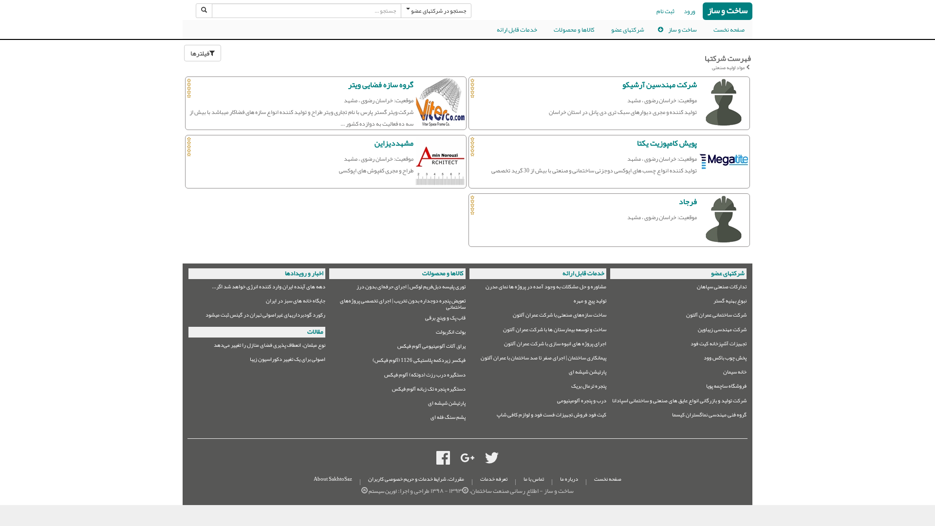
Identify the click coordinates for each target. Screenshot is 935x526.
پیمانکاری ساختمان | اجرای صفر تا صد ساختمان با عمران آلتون (543, 359)
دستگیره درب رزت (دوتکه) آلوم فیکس (425, 376)
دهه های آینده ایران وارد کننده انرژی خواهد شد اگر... (268, 288)
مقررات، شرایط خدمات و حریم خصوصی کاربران (416, 479)
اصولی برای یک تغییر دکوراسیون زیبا (287, 361)
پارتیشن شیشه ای (587, 373)
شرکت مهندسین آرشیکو (659, 85)
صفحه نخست (729, 29)
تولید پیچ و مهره (590, 302)
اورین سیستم (383, 491)
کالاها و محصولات (574, 29)
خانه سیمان (735, 373)
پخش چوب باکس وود (725, 359)
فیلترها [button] (199, 53)
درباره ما (569, 479)
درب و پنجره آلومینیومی (581, 402)
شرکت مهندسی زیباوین (722, 331)
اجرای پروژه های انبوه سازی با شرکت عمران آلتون (555, 345)
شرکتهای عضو (627, 29)
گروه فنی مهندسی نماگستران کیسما (709, 416)
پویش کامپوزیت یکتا (667, 143)
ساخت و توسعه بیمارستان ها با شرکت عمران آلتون (554, 331)
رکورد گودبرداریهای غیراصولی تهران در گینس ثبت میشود (265, 316)
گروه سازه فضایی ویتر (380, 85)
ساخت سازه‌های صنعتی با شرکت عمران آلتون (559, 316)
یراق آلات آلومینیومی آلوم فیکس (431, 347)
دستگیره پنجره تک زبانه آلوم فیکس (429, 390)
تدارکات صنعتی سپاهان (722, 288)
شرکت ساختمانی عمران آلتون (716, 316)
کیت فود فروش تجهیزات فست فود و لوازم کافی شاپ (551, 416)
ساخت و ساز (728, 10)
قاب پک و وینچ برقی (445, 319)
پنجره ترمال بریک (588, 387)
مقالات (315, 331)
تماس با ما (534, 479)
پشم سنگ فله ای (448, 418)
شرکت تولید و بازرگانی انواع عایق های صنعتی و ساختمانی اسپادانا (679, 402)
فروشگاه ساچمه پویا (726, 387)
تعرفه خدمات (493, 479)
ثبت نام (665, 11)
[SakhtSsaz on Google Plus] (467, 460)
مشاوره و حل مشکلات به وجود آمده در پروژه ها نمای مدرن (546, 288)
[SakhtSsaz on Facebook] (443, 460)
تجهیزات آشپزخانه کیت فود (719, 345)
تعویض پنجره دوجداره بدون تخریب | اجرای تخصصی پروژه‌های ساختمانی (403, 304)
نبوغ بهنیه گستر (730, 302)
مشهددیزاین (393, 143)
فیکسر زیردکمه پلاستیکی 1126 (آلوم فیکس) (419, 361)
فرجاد (688, 201)
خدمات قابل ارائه (517, 29)
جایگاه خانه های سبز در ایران (295, 302)
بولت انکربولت (451, 333)
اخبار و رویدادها (304, 273)
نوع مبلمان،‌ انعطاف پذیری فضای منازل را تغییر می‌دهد (269, 346)
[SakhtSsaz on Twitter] (492, 460)
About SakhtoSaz (333, 479)
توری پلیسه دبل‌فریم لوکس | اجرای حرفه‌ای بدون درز (411, 288)
